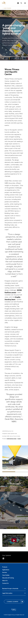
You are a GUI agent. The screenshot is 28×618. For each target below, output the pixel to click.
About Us (4, 580)
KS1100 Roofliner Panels (11, 438)
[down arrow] (4, 55)
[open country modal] (18, 3)
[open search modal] (21, 3)
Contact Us (5, 583)
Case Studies (5, 575)
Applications (5, 569)
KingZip (19, 438)
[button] (25, 3)
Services (4, 572)
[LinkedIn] (3, 558)
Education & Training (8, 578)
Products (4, 567)
